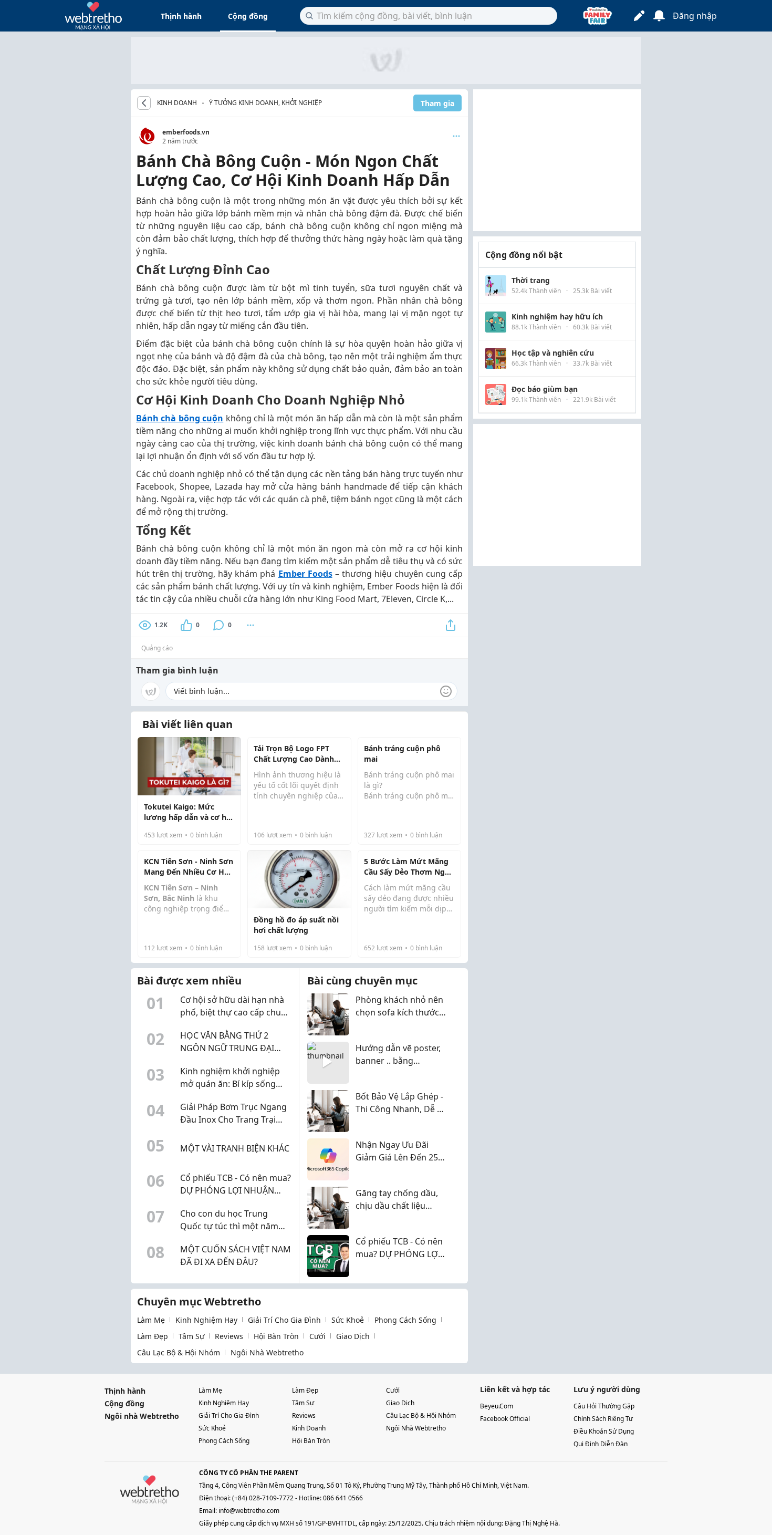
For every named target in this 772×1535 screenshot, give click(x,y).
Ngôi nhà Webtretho (142, 1416)
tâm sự (191, 1336)
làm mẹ (151, 1320)
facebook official (505, 1418)
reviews (229, 1336)
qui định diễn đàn (600, 1443)
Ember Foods (305, 573)
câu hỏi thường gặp (603, 1406)
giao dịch (353, 1336)
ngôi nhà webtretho (267, 1352)
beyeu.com (496, 1406)
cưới (317, 1336)
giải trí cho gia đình (284, 1320)
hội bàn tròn (276, 1336)
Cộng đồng (248, 16)
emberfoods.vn (186, 132)
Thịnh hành (181, 16)
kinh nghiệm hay (206, 1320)
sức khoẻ (347, 1320)
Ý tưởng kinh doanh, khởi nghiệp (265, 102)
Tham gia (437, 103)
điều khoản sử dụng (603, 1431)
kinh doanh (309, 1428)
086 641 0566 (343, 1497)
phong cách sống (405, 1320)
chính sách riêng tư (603, 1418)
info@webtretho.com (248, 1510)
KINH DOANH (177, 103)
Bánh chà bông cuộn (179, 418)
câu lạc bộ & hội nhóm (178, 1352)
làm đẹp (152, 1336)
